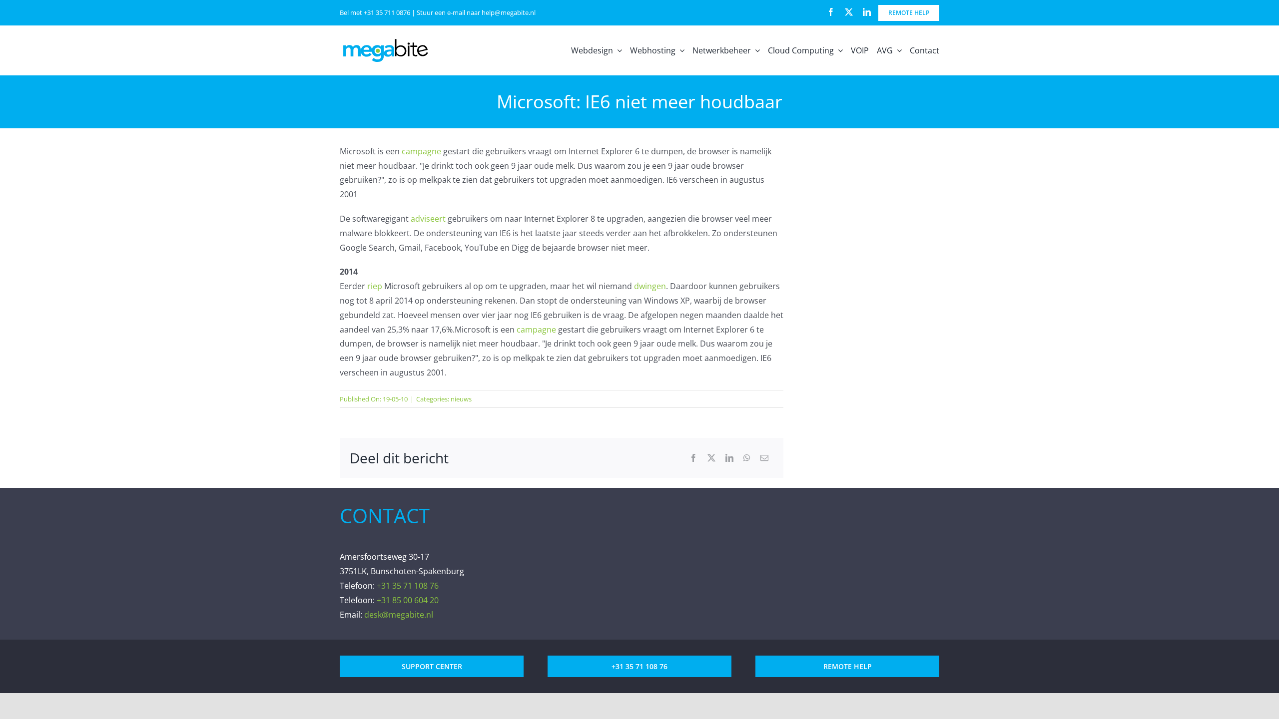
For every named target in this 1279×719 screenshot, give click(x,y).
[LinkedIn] (729, 458)
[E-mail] (764, 458)
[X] (711, 458)
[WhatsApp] (746, 458)
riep (374, 286)
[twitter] (849, 12)
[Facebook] (693, 458)
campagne (421, 151)
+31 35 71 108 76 (408, 585)
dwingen (650, 286)
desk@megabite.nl (398, 614)
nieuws (461, 398)
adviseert (428, 218)
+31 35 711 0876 (387, 12)
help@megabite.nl (509, 12)
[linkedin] (867, 12)
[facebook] (831, 12)
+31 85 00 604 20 (408, 600)
